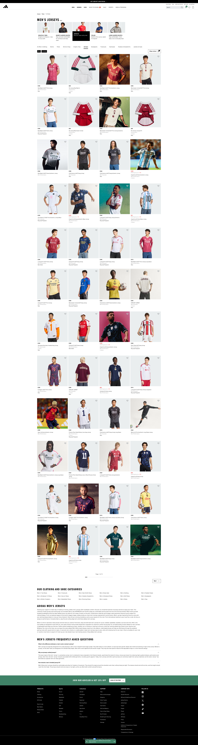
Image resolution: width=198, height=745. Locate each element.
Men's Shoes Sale (104, 593)
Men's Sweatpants (146, 596)
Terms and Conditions (110, 739)
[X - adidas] (151, 701)
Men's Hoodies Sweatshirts (86, 596)
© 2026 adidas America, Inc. (99, 743)
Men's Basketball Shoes (64, 599)
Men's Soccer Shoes (63, 596)
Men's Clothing (124, 593)
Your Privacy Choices (88, 739)
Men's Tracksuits (62, 593)
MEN (73, 7)
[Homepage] (5, 7)
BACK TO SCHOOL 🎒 (95, 7)
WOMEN (79, 7)
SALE (104, 7)
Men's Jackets (103, 599)
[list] (99, 47)
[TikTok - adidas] (151, 709)
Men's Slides (123, 599)
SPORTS (111, 7)
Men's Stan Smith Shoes (85, 593)
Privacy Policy (100, 739)
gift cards (186, 4)
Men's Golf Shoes (125, 596)
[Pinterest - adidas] (151, 705)
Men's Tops (144, 599)
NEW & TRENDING (121, 7)
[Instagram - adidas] (151, 697)
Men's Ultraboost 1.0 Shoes (44, 596)
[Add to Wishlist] (65, 56)
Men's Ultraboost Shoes (106, 596)
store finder (168, 4)
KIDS (85, 7)
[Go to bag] (193, 7)
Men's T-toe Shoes (42, 593)
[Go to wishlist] (189, 7)
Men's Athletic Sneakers (43, 599)
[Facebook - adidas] (151, 692)
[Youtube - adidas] (151, 713)
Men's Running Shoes (85, 599)
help (173, 4)
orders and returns (179, 4)
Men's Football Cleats (147, 593)
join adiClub (191, 4)
